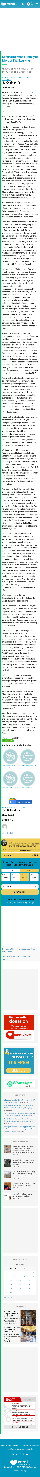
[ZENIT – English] (11, 4)
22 (33, 1284)
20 (24, 1284)
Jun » (10, 1297)
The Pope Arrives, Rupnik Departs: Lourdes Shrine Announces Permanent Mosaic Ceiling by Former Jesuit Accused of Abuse (23, 1149)
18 (15, 1284)
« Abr (5, 1297)
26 (20, 1288)
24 (11, 1288)
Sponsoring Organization (30, 1445)
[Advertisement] (20, 29)
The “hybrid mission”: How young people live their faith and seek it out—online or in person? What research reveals (19, 1129)
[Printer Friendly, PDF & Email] (8, 740)
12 (20, 1280)
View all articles (8, 833)
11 (15, 1280)
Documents (6, 80)
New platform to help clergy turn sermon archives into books (23, 1195)
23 (6, 1288)
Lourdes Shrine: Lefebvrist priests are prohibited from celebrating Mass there (23, 1162)
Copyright (20, 1449)
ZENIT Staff (23, 77)
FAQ (9, 1445)
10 (11, 1280)
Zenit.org (29, 92)
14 (29, 1280)
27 (24, 1288)
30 (6, 1292)
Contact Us (29, 1449)
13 (24, 1280)
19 (20, 1284)
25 (15, 1288)
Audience (16, 1445)
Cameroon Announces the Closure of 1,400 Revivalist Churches (24, 1184)
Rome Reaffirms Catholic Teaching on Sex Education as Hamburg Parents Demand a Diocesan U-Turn (24, 1174)
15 (33, 1280)
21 (29, 1284)
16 (6, 1284)
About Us (3, 1445)
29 (33, 1288)
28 (29, 1288)
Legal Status (11, 1449)
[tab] (12, 1399)
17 (11, 1284)
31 (11, 1292)
